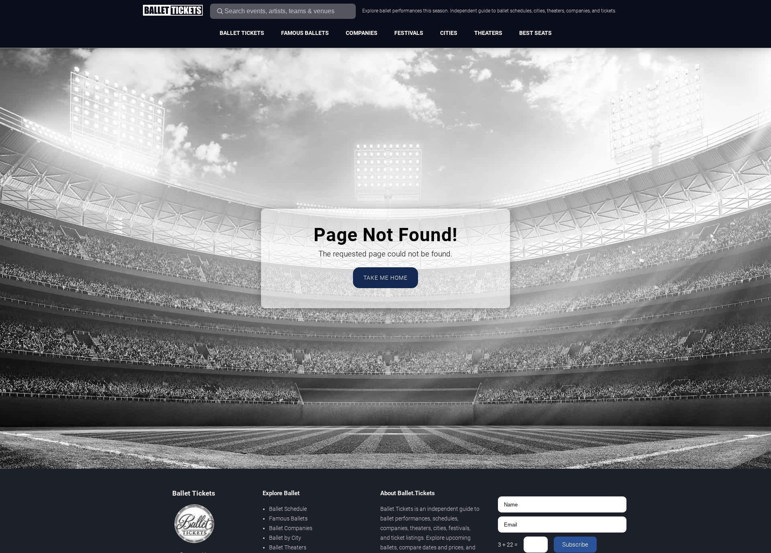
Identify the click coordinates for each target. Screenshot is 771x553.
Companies (361, 33)
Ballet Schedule (288, 509)
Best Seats (535, 33)
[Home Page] (173, 10)
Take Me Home (385, 277)
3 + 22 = (508, 544)
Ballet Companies (290, 528)
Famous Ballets (305, 33)
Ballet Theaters (287, 547)
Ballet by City (285, 538)
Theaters (488, 33)
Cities (448, 33)
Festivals (408, 33)
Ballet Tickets (242, 33)
